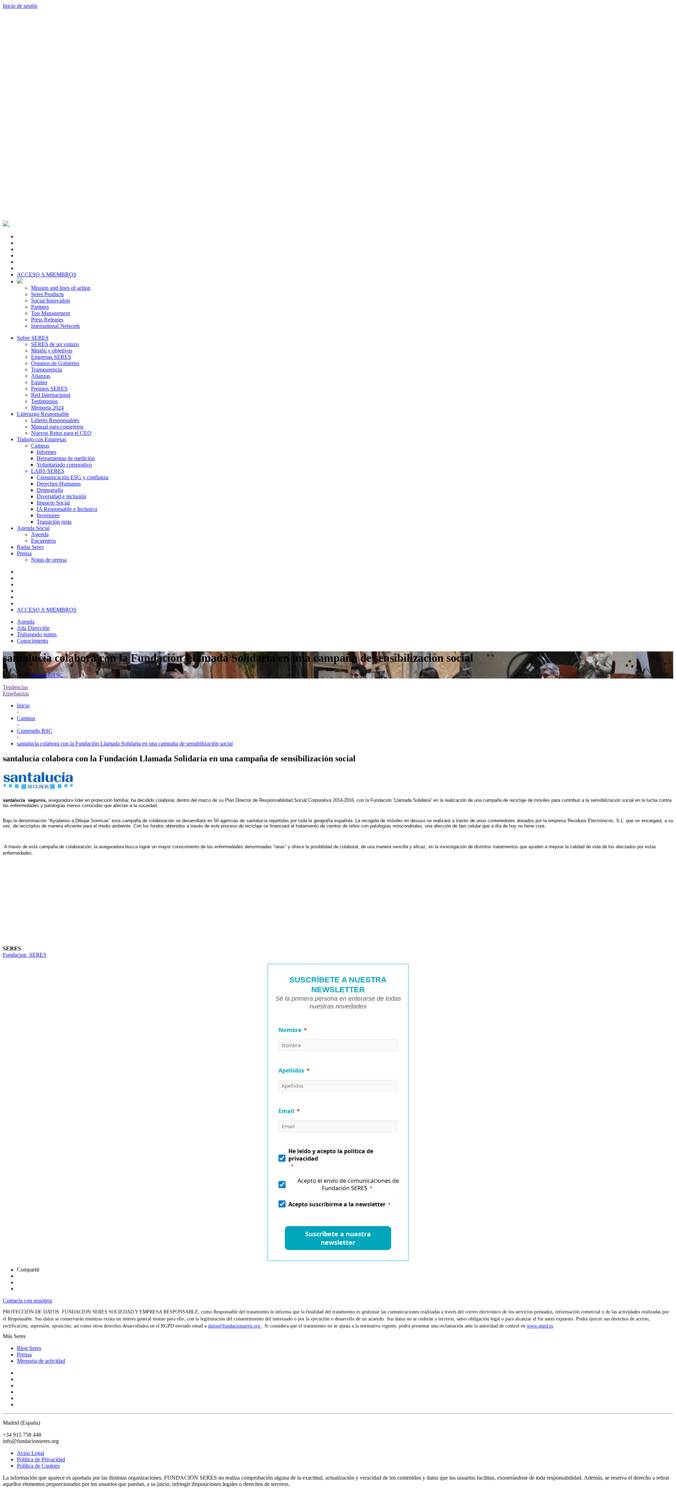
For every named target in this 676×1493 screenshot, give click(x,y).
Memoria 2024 (47, 408)
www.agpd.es (540, 1326)
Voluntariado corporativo (64, 465)
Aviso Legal (30, 1453)
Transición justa (54, 522)
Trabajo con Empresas (41, 439)
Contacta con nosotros (27, 1301)
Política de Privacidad (41, 1459)
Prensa (24, 553)
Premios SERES (49, 389)
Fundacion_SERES (24, 955)
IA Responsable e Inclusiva (67, 509)
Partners (40, 307)
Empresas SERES (51, 357)
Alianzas (40, 376)
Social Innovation (50, 301)
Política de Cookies (38, 1466)
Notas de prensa (49, 560)
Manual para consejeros (57, 427)
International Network (55, 326)
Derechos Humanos (59, 484)
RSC (57, 675)
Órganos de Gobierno (55, 363)
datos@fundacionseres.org (235, 1326)
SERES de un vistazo (55, 344)
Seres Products (47, 294)
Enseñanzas (16, 693)
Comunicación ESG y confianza (72, 477)
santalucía (41, 675)
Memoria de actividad (41, 1361)
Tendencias (15, 687)
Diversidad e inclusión (61, 496)
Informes (46, 452)
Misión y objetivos (51, 351)
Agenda (40, 534)
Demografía (50, 490)
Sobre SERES (33, 338)
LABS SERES (47, 471)
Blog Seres (29, 1348)
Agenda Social (33, 528)
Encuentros (43, 541)
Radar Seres (30, 547)
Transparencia (46, 370)
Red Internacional (50, 395)
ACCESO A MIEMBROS (46, 274)
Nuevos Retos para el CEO (61, 433)
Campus (40, 446)
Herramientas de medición (66, 458)
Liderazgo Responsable (43, 414)
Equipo (39, 382)
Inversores (48, 515)
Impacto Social (53, 503)
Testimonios (44, 401)
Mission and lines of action (60, 288)
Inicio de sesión (20, 6)
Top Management (50, 313)
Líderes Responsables (55, 420)
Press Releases (47, 320)
